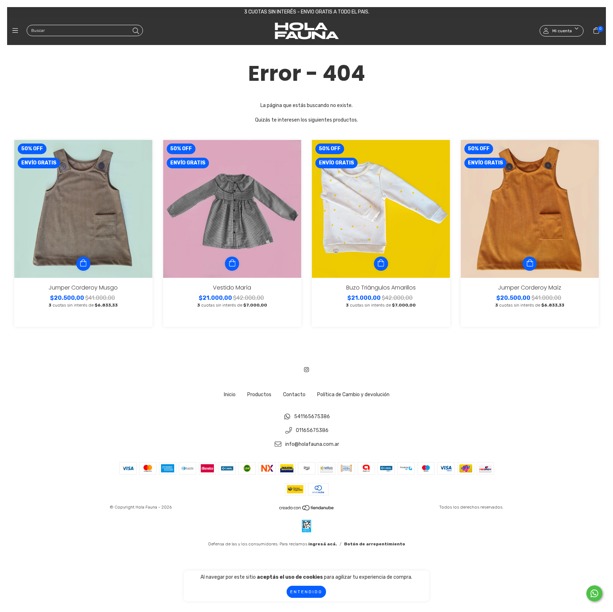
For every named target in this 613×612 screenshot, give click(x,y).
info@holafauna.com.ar (312, 444)
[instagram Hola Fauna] (306, 370)
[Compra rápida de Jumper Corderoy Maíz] (530, 264)
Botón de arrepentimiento (374, 543)
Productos (259, 395)
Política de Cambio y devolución (353, 395)
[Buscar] (136, 31)
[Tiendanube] (306, 509)
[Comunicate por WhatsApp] (594, 593)
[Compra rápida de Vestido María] (232, 264)
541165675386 (312, 417)
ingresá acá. (322, 543)
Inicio (230, 395)
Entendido (306, 591)
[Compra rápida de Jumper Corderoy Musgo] (83, 264)
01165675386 (312, 431)
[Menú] (17, 31)
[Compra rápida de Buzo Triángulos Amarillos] (381, 264)
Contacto (294, 395)
